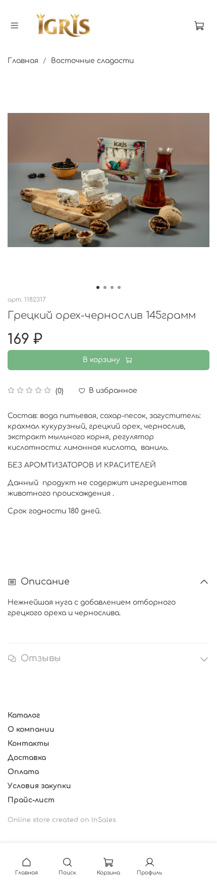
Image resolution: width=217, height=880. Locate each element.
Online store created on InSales (62, 820)
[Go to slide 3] (112, 287)
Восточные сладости (92, 61)
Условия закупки (39, 786)
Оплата (23, 772)
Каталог (24, 715)
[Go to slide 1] (97, 287)
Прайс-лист (31, 800)
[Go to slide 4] (119, 287)
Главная (23, 61)
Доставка (27, 757)
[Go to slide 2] (104, 287)
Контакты (28, 743)
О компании (31, 729)
